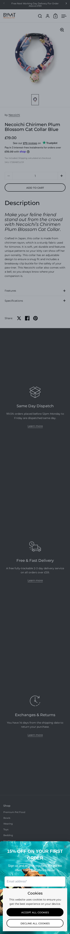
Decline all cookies (35, 923)
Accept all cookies (35, 912)
